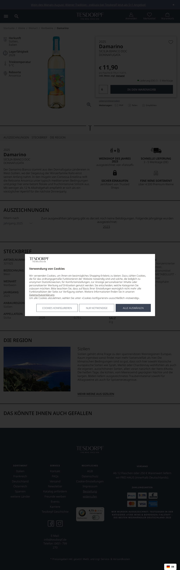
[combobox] (170, 567)
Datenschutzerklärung (41, 294)
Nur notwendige (97, 307)
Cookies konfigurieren (57, 307)
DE (172, 567)
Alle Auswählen (133, 307)
